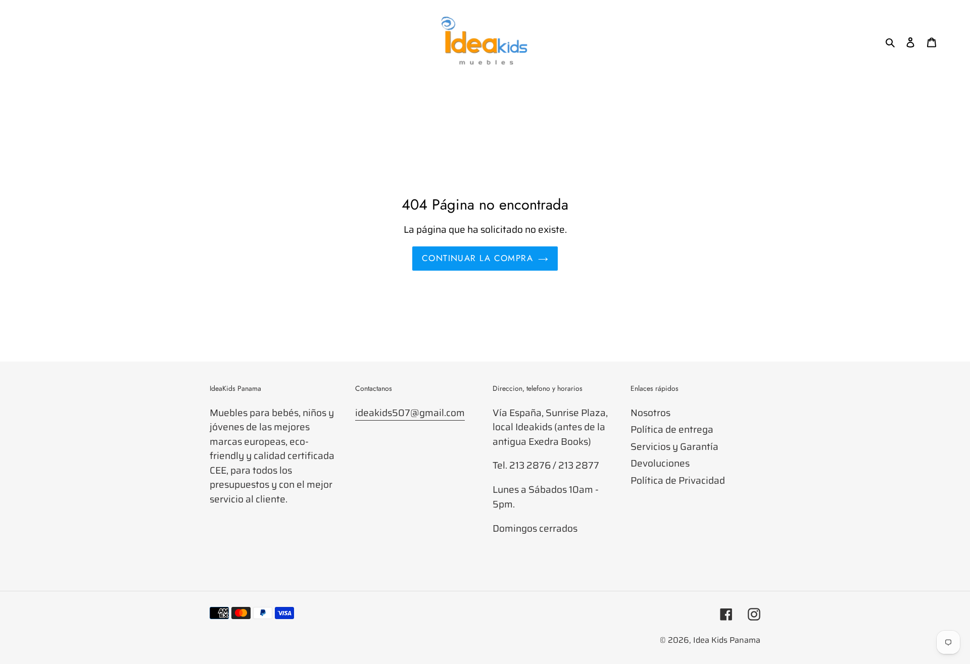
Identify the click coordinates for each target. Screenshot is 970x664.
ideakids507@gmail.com (410, 412)
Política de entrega (671, 429)
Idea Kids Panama (726, 640)
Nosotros (650, 412)
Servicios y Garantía (674, 446)
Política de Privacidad (677, 480)
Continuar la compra (477, 258)
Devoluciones (660, 463)
